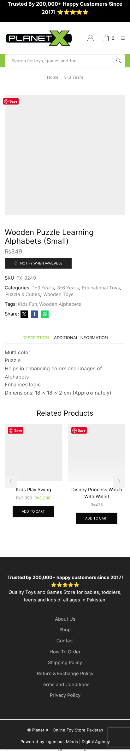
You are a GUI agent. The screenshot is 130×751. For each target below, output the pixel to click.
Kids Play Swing (33, 489)
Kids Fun (27, 304)
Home (53, 77)
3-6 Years (73, 77)
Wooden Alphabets (60, 304)
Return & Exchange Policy (65, 673)
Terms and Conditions (65, 684)
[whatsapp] (44, 314)
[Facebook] (34, 314)
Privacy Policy (65, 695)
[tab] (35, 338)
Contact (65, 641)
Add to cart (33, 511)
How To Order (65, 652)
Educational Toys (101, 288)
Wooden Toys (58, 294)
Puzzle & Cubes (22, 294)
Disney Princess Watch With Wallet (96, 493)
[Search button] (118, 60)
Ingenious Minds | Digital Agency (77, 741)
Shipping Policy (65, 662)
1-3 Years (43, 288)
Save (13, 101)
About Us (65, 619)
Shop (65, 630)
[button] (11, 481)
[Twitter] (24, 314)
